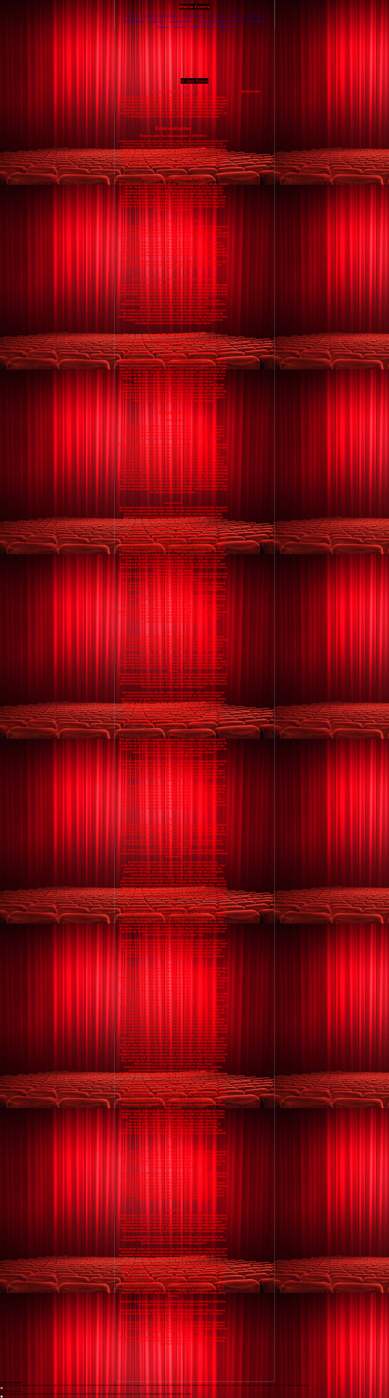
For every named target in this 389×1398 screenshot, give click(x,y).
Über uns (163, 27)
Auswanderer (134, 21)
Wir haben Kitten (250, 91)
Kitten (234, 16)
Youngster (216, 16)
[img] (262, 7)
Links (209, 27)
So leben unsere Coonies (159, 16)
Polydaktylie (237, 21)
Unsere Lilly (156, 21)
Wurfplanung (255, 16)
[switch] (1, 1388)
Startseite (131, 16)
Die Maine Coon (179, 21)
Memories (257, 21)
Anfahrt (196, 27)
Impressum (225, 27)
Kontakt (180, 27)
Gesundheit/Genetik (210, 21)
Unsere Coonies (191, 16)
